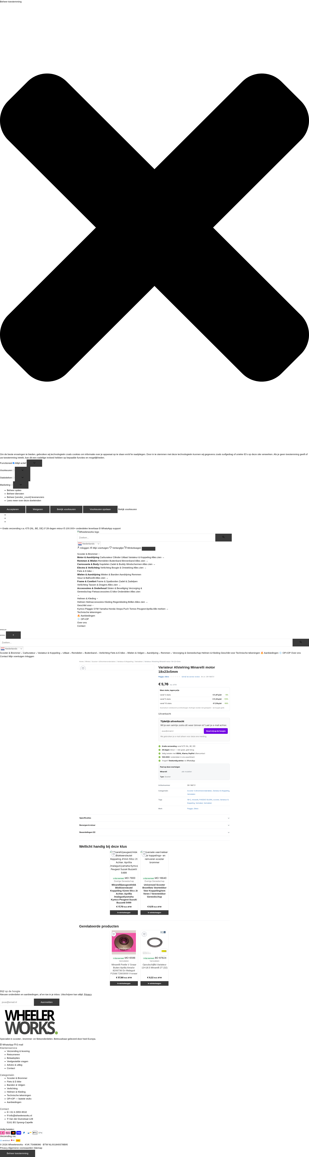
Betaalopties (13, 1058)
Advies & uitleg (14, 1065)
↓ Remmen (164, 653)
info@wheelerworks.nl (20, 1115)
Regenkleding (120, 602)
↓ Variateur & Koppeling (48, 653)
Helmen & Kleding (87, 598)
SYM (96, 609)
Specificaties (85, 818)
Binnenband (128, 561)
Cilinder (117, 557)
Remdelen (103, 561)
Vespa (119, 609)
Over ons (82, 622)
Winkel (87, 661)
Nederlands (88, 543)
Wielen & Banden (110, 574)
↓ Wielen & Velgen (135, 653)
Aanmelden (47, 1002)
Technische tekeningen (89, 612)
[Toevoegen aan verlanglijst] (83, 668)
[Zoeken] (223, 537)
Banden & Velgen (16, 1085)
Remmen (136, 574)
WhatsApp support (111, 528)
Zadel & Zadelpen (128, 581)
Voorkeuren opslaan (100, 509)
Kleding (108, 602)
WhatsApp (191, 761)
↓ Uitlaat (65, 653)
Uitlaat (124, 557)
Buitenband (115, 561)
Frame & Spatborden (107, 581)
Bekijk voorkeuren (66, 509)
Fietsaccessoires (101, 591)
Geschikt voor (84, 605)
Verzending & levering (18, 1051)
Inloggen (29, 656)
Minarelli (163, 772)
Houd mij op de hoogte (216, 731)
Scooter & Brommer (87, 554)
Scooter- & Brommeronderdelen (104, 661)
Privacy (88, 994)
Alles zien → (157, 557)
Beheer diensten (15, 493)
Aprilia (149, 609)
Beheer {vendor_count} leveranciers (25, 497)
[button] (154, 228)
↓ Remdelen (76, 653)
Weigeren (38, 509)
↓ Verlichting (103, 653)
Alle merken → (160, 609)
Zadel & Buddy (118, 564)
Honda (112, 609)
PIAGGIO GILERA (205, 800)
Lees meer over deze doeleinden (24, 500)
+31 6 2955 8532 (18, 1112)
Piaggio (89, 609)
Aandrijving (125, 574)
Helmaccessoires (95, 602)
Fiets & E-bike (84, 571)
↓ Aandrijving (151, 653)
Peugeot (141, 609)
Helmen (81, 602)
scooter (216, 800)
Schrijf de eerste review (191, 677)
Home (81, 661)
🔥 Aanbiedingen (86, 615)
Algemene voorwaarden (20, 1148)
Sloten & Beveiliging (117, 588)
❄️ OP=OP (83, 619)
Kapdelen (105, 564)
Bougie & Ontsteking (122, 567)
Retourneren (13, 1054)
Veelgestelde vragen (17, 1061)
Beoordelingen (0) (87, 832)
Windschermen (134, 564)
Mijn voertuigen (17, 656)
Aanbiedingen (14, 1102)
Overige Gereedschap (124, 881)
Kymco (80, 609)
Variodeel (199, 803)
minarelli (195, 800)
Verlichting (105, 567)
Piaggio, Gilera (163, 677)
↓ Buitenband (90, 653)
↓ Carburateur (28, 653)
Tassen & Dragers (98, 584)
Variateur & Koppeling (139, 557)
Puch (126, 609)
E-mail (19, 1044)
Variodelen (139, 661)
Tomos (132, 609)
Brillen (131, 602)
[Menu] (148, 549)
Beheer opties (14, 490)
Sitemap (38, 1148)
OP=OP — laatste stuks (19, 1098)
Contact (81, 626)
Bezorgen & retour (87, 825)
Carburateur (106, 557)
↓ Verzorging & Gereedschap (186, 653)
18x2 (189, 800)
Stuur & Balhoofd (86, 578)
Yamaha (103, 609)
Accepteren (13, 509)
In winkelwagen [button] (123, 912)
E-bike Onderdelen (120, 591)
